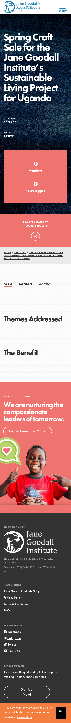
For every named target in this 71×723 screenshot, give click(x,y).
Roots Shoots (36, 226)
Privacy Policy (13, 597)
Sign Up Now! (27, 692)
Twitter (12, 644)
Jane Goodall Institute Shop (22, 591)
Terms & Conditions (16, 604)
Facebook (14, 632)
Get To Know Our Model (27, 431)
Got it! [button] (61, 713)
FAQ (7, 610)
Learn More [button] (24, 717)
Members (25, 284)
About (8, 284)
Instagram (14, 638)
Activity (44, 284)
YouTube (14, 651)
